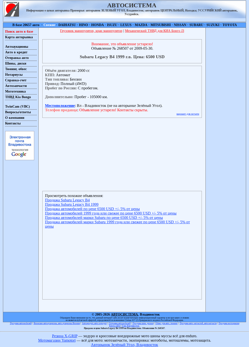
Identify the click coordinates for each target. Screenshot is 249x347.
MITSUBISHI (161, 25)
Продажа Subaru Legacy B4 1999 (71, 204)
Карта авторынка (19, 37)
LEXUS (126, 25)
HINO (83, 25)
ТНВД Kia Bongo (18, 97)
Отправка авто (17, 58)
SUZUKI (212, 25)
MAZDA (141, 25)
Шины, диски (15, 63)
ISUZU (112, 25)
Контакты (13, 123)
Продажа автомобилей (21, 323)
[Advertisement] (225, 101)
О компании (14, 118)
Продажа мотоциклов (229, 323)
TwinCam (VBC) (17, 106)
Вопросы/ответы (18, 112)
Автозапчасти (16, 86)
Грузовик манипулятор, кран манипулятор (91, 31)
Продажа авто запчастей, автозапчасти (198, 323)
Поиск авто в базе (19, 31)
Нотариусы (14, 74)
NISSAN (180, 25)
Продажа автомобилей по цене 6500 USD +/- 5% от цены (92, 209)
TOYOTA (229, 25)
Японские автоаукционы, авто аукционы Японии (57, 323)
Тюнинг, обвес (16, 69)
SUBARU (196, 25)
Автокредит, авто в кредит (94, 323)
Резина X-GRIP (64, 336)
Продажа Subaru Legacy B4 (67, 200)
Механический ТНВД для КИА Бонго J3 (154, 31)
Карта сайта (114, 326)
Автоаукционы (16, 46)
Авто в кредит (16, 52)
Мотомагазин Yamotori (57, 340)
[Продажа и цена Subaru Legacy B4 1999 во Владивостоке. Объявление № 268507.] (11, 15)
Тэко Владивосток (130, 326)
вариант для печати (188, 113)
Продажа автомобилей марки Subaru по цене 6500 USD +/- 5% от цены (104, 218)
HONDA (97, 25)
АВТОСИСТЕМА (124, 314)
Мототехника (15, 91)
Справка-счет (16, 80)
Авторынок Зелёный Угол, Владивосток (124, 345)
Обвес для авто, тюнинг (166, 323)
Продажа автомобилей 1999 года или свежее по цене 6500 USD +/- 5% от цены (111, 213)
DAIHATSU (67, 25)
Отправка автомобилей (120, 323)
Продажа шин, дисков (143, 323)
